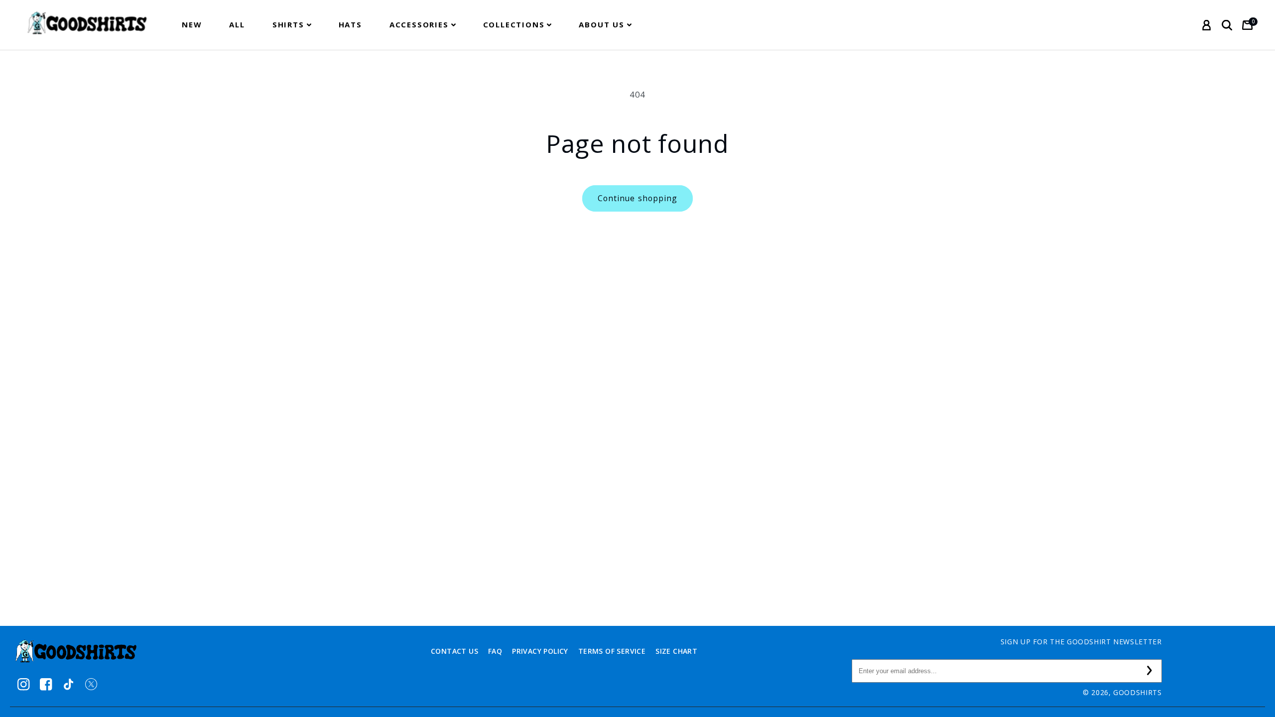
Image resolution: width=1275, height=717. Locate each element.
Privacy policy (540, 651)
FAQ (495, 651)
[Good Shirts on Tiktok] (68, 684)
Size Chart (676, 651)
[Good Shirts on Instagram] (23, 684)
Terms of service (611, 651)
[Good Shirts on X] (91, 684)
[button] (291, 24)
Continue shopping (637, 198)
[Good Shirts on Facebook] (46, 684)
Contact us (454, 651)
